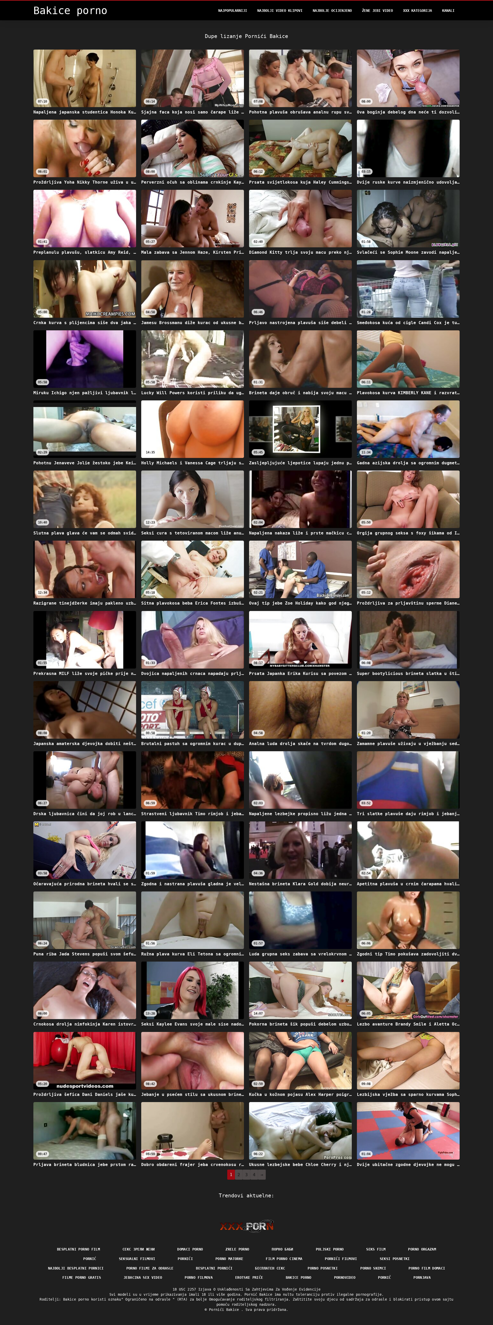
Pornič (384, 1277)
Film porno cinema (284, 1259)
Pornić (89, 1259)
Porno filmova (199, 1277)
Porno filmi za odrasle (150, 1268)
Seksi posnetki (395, 1259)
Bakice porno (298, 1277)
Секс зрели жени (138, 1249)
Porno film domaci (427, 1268)
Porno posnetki (323, 1268)
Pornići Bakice (225, 1310)
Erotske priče (249, 1277)
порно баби (282, 1249)
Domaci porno (190, 1249)
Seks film (375, 1249)
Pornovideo (345, 1277)
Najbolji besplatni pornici (76, 1268)
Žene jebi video (377, 10)
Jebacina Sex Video (143, 1277)
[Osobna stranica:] (247, 1226)
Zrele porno (237, 1249)
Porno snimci (373, 1268)
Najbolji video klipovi (279, 10)
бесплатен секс (270, 1268)
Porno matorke (229, 1259)
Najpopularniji (232, 10)
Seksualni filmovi (137, 1259)
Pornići (185, 1259)
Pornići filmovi (341, 1259)
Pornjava (422, 1277)
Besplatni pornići (214, 1268)
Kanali (448, 10)
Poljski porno (330, 1249)
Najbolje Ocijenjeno (332, 10)
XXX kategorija (417, 10)
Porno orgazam (422, 1249)
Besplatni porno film (78, 1249)
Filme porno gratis (81, 1277)
